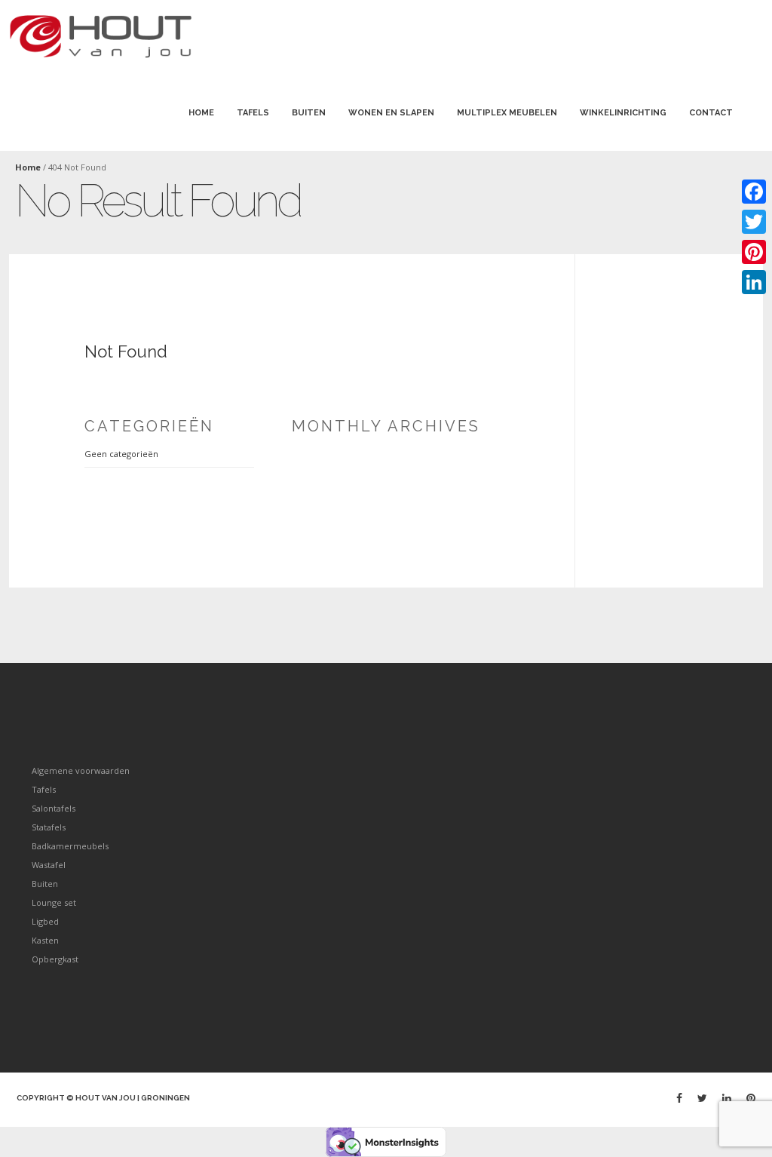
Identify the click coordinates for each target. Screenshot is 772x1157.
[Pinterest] (751, 1097)
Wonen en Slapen (391, 113)
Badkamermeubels (70, 846)
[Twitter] (702, 1097)
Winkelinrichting (623, 113)
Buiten (309, 113)
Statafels (49, 827)
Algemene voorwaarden (81, 770)
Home (201, 113)
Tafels (253, 113)
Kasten (45, 940)
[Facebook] (679, 1097)
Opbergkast (55, 959)
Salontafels (53, 808)
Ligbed (45, 921)
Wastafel (49, 864)
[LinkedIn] (754, 282)
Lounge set (54, 902)
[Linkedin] (727, 1097)
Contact (711, 113)
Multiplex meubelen (507, 113)
